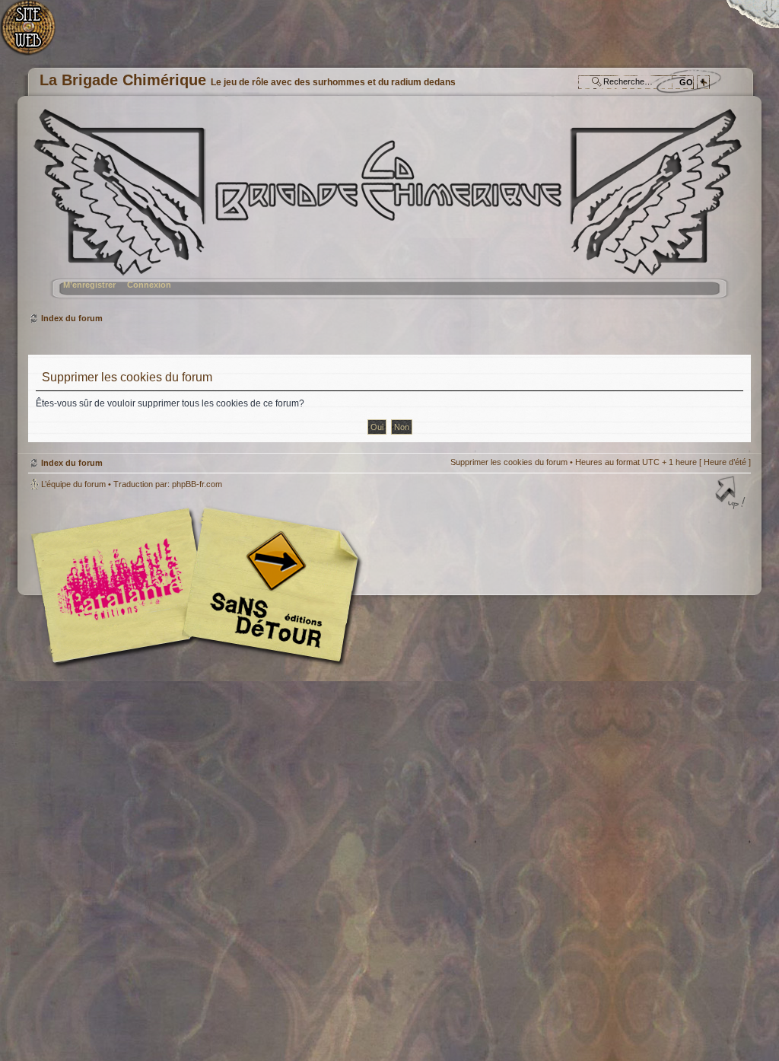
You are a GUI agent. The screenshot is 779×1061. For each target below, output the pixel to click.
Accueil (36, 34)
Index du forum (387, 210)
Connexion (149, 284)
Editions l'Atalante (199, 585)
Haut (732, 494)
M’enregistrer (89, 284)
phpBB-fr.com (197, 484)
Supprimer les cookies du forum (509, 462)
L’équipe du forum (73, 484)
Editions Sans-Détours (268, 587)
